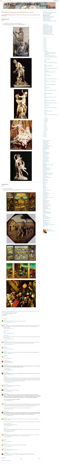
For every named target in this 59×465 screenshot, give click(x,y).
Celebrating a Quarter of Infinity (48, 65)
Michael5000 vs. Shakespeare (46, 19)
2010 (44, 132)
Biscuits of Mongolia (45, 202)
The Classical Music (45, 158)
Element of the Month (45, 153)
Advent (45, 60)
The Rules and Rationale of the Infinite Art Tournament (50, 12)
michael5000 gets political (46, 220)
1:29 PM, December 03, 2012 (8, 400)
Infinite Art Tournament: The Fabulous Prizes (50, 52)
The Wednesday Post (47, 87)
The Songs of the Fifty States (46, 18)
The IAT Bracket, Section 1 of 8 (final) (47, 25)
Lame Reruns (44, 196)
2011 (44, 131)
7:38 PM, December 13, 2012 (8, 425)
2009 (44, 134)
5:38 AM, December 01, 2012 (8, 333)
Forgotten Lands (45, 179)
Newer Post (3, 458)
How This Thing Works (46, 167)
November (46, 118)
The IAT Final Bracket (45, 24)
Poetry (43, 214)
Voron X (5, 443)
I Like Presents (45, 194)
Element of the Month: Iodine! (48, 93)
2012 (44, 50)
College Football (45, 182)
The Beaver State (45, 201)
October (46, 119)
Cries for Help (44, 192)
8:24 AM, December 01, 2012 (8, 338)
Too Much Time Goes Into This (47, 145)
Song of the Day (45, 206)
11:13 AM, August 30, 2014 (8, 455)
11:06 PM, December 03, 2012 (9, 415)
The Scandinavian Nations (46, 222)
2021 (44, 39)
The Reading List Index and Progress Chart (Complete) (50, 20)
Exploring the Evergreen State (46, 204)
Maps (43, 162)
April (45, 126)
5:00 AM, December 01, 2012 (8, 328)
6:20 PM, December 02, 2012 (8, 374)
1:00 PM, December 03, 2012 (8, 391)
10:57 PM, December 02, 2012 (9, 382)
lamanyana (5, 384)
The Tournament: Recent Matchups (47, 13)
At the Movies (44, 155)
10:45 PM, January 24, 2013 (8, 441)
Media (43, 184)
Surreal (44, 178)
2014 (44, 47)
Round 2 (21, 189)
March (45, 127)
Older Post (39, 458)
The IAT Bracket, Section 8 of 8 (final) (47, 33)
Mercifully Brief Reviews (46, 200)
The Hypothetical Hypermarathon (47, 174)
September (46, 120)
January (46, 130)
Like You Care (44, 144)
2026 (44, 38)
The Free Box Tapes (45, 195)
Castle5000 (44, 203)
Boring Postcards (45, 141)
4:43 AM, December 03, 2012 (8, 386)
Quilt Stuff (44, 166)
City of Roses (44, 187)
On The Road (44, 163)
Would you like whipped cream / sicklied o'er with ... (50, 102)
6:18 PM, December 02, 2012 (8, 370)
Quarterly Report (45, 207)
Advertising (44, 198)
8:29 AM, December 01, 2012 (8, 344)
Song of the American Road (46, 177)
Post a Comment (4, 457)
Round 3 (12, 24)
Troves (44, 219)
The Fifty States (45, 176)
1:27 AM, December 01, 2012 (8, 322)
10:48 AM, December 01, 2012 (9, 348)
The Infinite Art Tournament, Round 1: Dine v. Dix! (50, 78)
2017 (44, 44)
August (45, 121)
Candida (5, 340)
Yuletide (44, 215)
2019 (44, 41)
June (45, 124)
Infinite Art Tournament (46, 140)
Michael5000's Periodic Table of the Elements (48, 16)
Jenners (5, 388)
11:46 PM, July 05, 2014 (8, 450)
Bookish (44, 186)
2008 (44, 135)
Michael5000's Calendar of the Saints (47, 17)
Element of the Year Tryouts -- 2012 (48, 55)
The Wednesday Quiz (45, 152)
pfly (4, 346)
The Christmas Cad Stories (47, 75)
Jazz (43, 181)
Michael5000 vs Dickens (46, 205)
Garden (44, 199)
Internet (44, 183)
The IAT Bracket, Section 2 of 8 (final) (47, 26)
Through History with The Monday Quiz (48, 164)
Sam (4, 417)
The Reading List (45, 154)
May (45, 125)
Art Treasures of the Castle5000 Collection (48, 224)
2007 (44, 136)
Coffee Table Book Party (46, 193)
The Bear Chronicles (45, 160)
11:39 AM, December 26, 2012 (9, 431)
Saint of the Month (45, 161)
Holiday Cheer (45, 142)
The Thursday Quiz (45, 146)
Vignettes (44, 175)
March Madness (45, 180)
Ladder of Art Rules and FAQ (46, 14)
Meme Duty (44, 221)
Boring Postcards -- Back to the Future (47, 173)
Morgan (5, 319)
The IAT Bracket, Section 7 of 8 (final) (47, 32)
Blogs (43, 185)
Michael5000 (7, 313)
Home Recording (45, 216)
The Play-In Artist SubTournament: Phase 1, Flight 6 (50, 68)
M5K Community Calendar (46, 217)
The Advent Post (46, 70)
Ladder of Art (44, 156)
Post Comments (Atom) (8, 460)
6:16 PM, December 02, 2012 (8, 362)
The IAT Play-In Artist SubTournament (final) (48, 34)
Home (21, 458)
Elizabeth (5, 355)
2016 (44, 45)
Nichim (5, 324)
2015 (44, 46)
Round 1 (20, 23)
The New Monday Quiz (46, 157)
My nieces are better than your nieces (47, 197)
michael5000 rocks (45, 223)
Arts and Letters (45, 159)
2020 (44, 40)
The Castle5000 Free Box (46, 218)
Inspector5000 (44, 225)
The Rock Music (45, 172)
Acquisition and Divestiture (46, 213)
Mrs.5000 (44, 165)
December (46, 51)
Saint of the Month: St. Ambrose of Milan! (49, 100)
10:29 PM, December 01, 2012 (9, 353)
